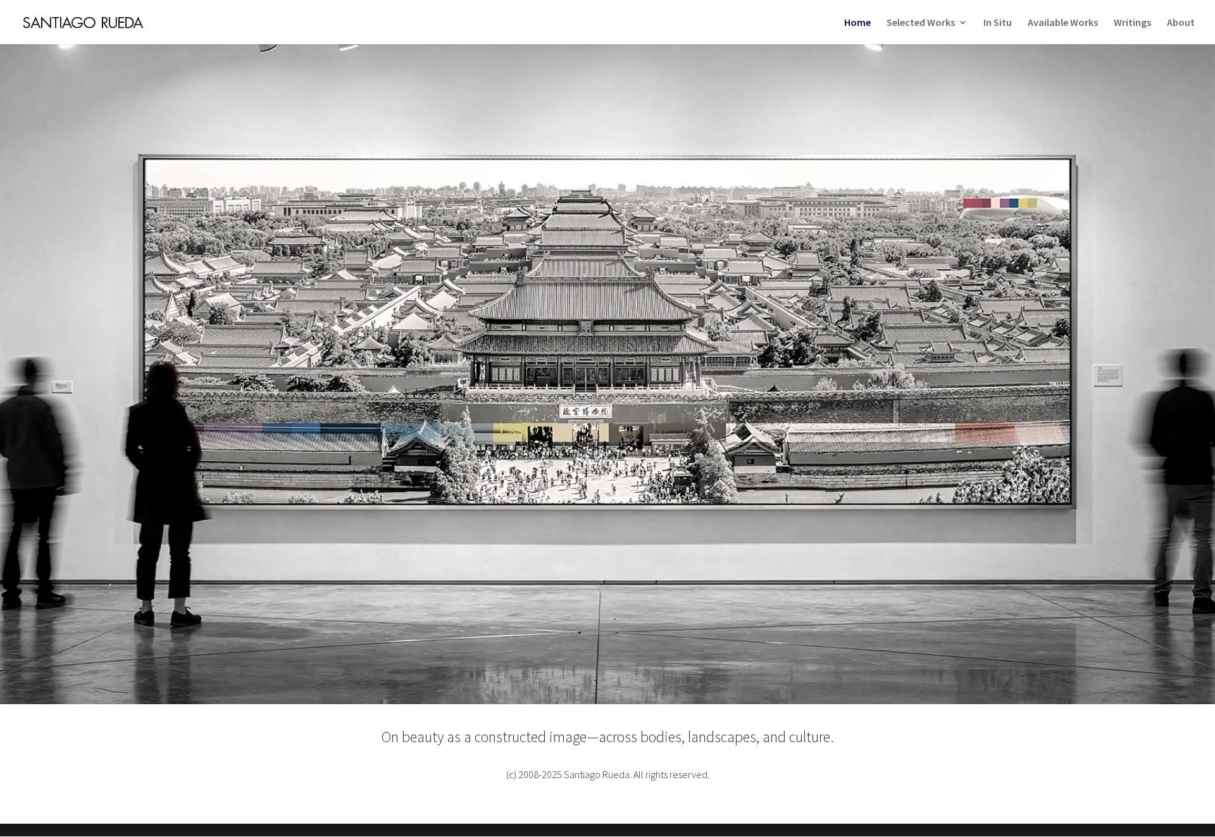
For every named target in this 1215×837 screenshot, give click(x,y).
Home (857, 23)
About (1181, 23)
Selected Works (921, 23)
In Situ (997, 23)
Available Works (1063, 23)
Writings (1132, 23)
